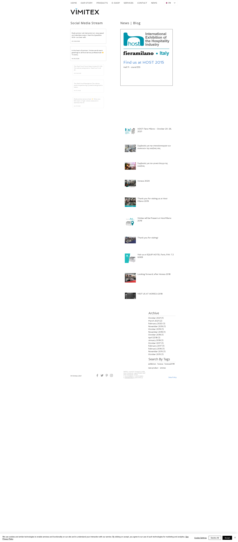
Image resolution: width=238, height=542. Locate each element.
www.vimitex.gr (139, 400)
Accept (227, 538)
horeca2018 (170, 386)
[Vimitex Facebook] (97, 398)
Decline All (215, 538)
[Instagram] (111, 398)
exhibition (152, 386)
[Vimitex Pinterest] (107, 398)
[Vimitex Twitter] (102, 398)
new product (153, 390)
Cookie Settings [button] (200, 538)
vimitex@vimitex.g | (130, 400)
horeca (160, 386)
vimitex (163, 390)
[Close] (235, 538)
